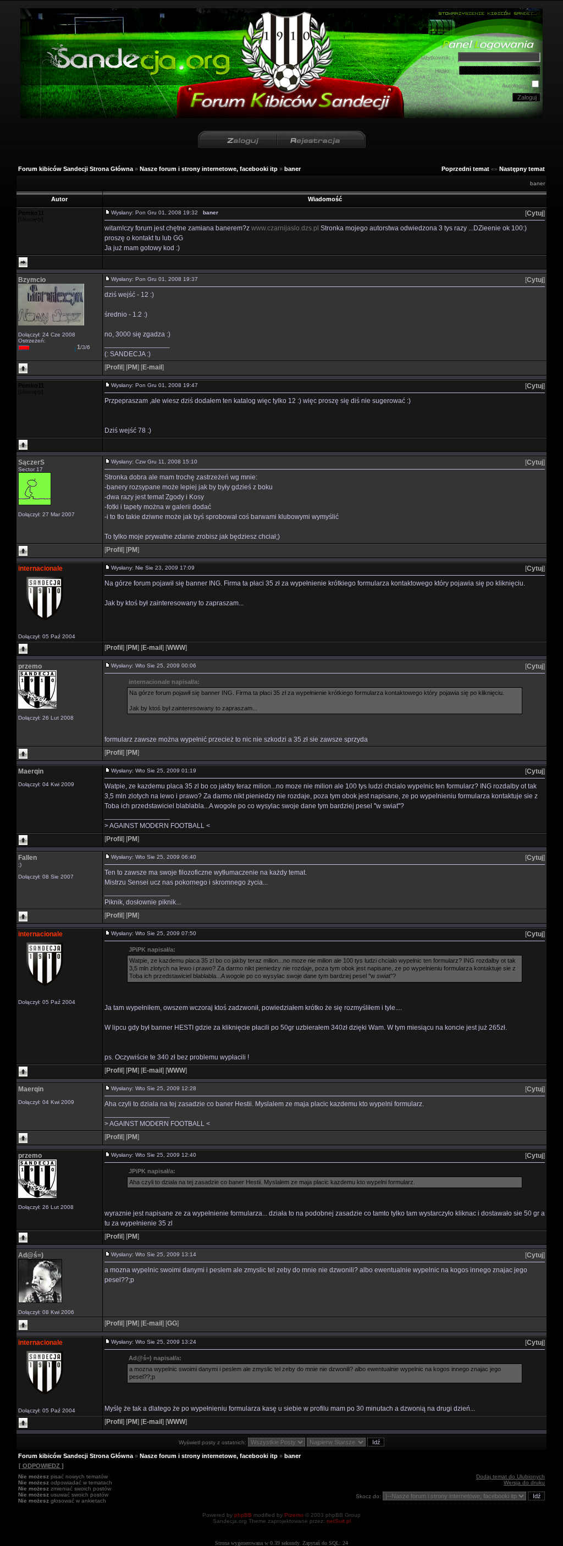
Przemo (293, 1515)
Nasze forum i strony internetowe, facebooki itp (209, 168)
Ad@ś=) (30, 1255)
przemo (30, 666)
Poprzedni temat (465, 168)
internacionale (40, 568)
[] (535, 213)
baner (292, 168)
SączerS (31, 462)
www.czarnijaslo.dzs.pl (285, 228)
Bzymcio (32, 280)
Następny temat (522, 168)
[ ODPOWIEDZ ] (41, 1465)
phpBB (243, 1515)
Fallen (27, 858)
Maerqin (30, 771)
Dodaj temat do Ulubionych (510, 1476)
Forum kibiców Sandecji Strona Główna (75, 168)
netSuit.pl (339, 1521)
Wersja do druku (524, 1482)
